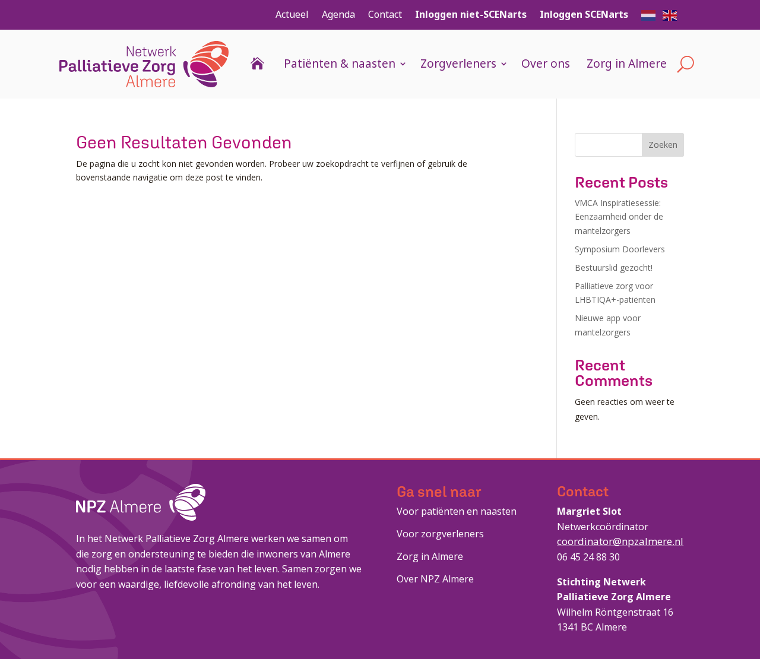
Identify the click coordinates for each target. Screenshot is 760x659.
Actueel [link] (292, 14)
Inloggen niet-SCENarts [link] (471, 14)
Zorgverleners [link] (458, 63)
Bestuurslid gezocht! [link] (614, 267)
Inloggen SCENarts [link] (584, 14)
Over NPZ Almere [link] (435, 578)
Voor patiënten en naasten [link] (457, 511)
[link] (144, 64)
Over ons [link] (545, 63)
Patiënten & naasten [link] (339, 63)
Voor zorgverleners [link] (440, 533)
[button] (649, 14)
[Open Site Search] (685, 64)
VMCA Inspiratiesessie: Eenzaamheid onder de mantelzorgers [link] (619, 217)
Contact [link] (385, 14)
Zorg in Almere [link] (627, 63)
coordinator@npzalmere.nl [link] (620, 541)
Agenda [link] (338, 14)
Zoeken (662, 144)
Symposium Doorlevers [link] (620, 249)
